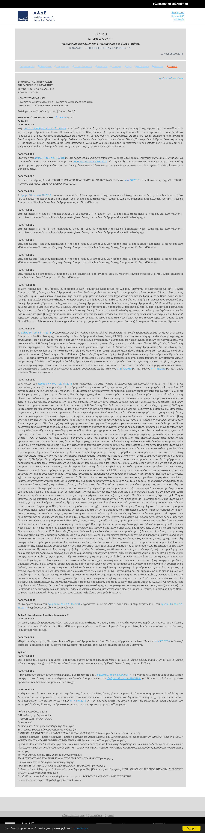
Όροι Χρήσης (95, 815)
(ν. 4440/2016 (78, 700)
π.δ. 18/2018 (60, 117)
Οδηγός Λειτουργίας (73, 815)
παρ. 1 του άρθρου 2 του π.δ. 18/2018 (45, 128)
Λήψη (129, 66)
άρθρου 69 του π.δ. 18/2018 (64, 604)
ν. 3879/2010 (123, 368)
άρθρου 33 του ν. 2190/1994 (124, 678)
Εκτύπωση (158, 66)
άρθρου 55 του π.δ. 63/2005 (112, 674)
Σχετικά (109, 815)
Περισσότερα (80, 828)
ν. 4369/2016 (162, 641)
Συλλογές (179, 19)
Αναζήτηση (178, 12)
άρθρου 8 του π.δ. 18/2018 (49, 158)
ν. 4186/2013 (158, 368)
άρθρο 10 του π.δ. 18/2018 (36, 195)
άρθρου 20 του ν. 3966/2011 (90, 161)
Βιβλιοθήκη (177, 16)
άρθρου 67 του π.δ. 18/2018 (55, 383)
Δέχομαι (191, 828)
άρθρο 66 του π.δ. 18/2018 (36, 332)
